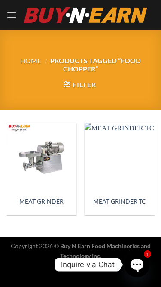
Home (30, 60)
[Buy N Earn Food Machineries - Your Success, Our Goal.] (85, 15)
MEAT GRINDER (41, 201)
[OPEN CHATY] (136, 264)
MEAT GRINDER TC (119, 201)
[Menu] (11, 14)
